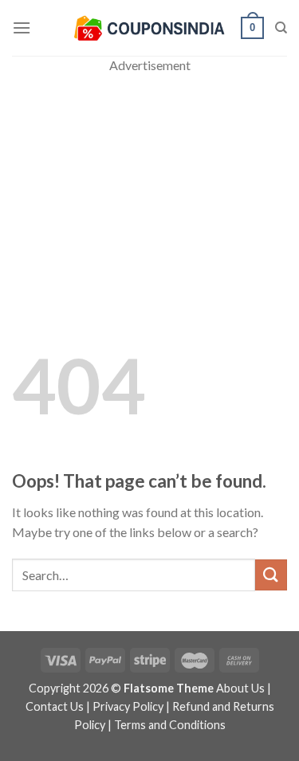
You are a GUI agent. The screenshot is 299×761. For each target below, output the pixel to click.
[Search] (281, 28)
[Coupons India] (149, 28)
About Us (240, 688)
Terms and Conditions (170, 725)
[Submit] (271, 574)
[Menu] (21, 27)
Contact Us (55, 706)
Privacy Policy (127, 706)
